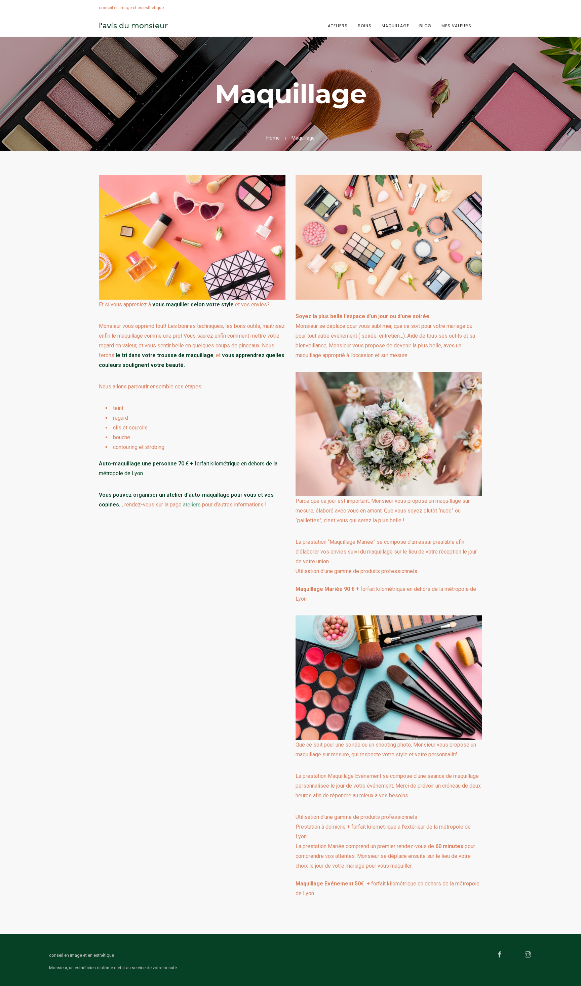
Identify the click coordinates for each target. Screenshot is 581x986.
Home (273, 138)
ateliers (192, 504)
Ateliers (338, 26)
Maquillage (395, 26)
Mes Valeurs (456, 26)
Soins (365, 26)
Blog (425, 26)
